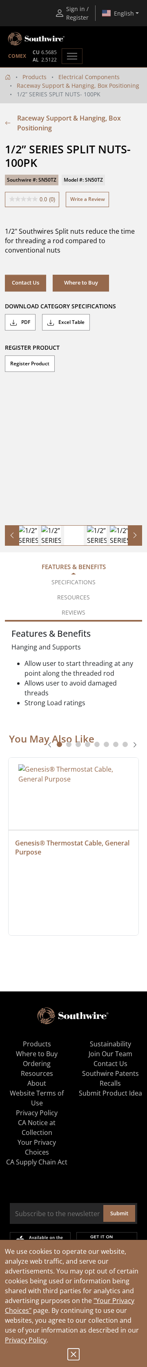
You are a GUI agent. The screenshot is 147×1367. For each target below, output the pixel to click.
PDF (25, 322)
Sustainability (110, 1043)
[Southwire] (37, 39)
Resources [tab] (73, 597)
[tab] (59, 744)
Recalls (110, 1083)
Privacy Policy (26, 1339)
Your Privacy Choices (37, 1147)
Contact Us (25, 282)
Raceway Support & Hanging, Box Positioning (78, 85)
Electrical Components (89, 77)
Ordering (37, 1063)
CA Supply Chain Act (36, 1162)
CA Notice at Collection (37, 1127)
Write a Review (87, 199)
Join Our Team (110, 1053)
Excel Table (71, 322)
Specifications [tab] (73, 582)
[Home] (8, 77)
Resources (37, 1073)
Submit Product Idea (110, 1093)
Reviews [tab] (73, 612)
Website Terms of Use (37, 1098)
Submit (119, 1213)
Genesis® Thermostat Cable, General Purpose (73, 847)
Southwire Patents (110, 1073)
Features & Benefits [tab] (74, 567)
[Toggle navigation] (72, 56)
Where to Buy (37, 1053)
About (36, 1083)
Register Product (29, 363)
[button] (81, 283)
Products (34, 77)
